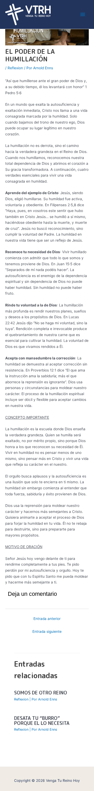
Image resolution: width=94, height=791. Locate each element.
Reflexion (15, 68)
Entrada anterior (47, 619)
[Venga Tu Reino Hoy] (28, 14)
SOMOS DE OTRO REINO (40, 692)
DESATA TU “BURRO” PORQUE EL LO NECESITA (41, 720)
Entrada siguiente (47, 631)
